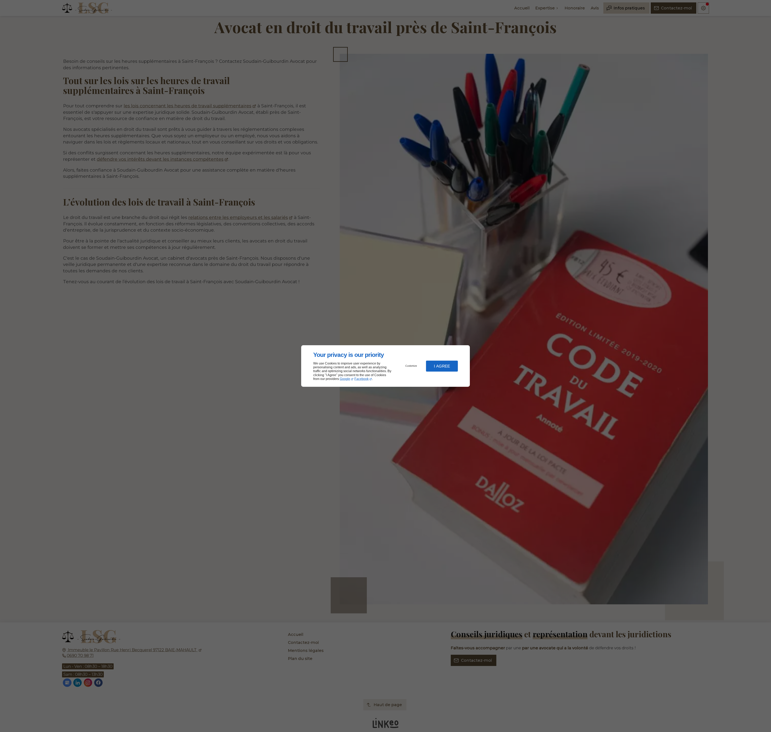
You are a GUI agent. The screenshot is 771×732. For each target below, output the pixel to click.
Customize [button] (411, 365)
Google (345, 379)
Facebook (361, 379)
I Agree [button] (442, 366)
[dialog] (385, 366)
